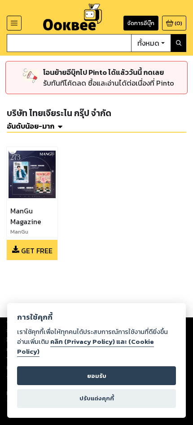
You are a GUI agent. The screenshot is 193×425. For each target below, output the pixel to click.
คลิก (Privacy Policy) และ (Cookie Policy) (85, 346)
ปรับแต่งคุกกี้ (96, 398)
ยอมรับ (96, 376)
